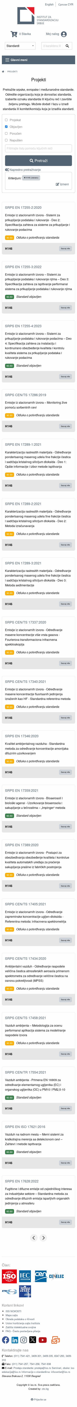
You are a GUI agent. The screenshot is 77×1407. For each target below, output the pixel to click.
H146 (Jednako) (31, 177)
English (49, 4)
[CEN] (40, 1276)
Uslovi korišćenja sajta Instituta (23, 1323)
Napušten (16, 140)
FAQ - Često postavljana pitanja (23, 1331)
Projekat (15, 120)
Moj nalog (53, 34)
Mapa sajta (12, 1315)
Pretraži (40, 160)
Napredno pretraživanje (25, 169)
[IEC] (25, 1276)
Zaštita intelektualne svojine (21, 1327)
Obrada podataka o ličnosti (20, 1319)
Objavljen (15, 126)
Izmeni (64, 184)
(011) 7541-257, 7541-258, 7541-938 (31, 1364)
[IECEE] (25, 1291)
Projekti (12, 71)
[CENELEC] (56, 1276)
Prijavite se (40, 1399)
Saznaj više (65, 248)
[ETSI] (9, 1291)
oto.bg (45, 1388)
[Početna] (3, 71)
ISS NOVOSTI (13, 1311)
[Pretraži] (67, 46)
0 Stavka (25, 34)
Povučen (15, 133)
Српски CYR (65, 4)
